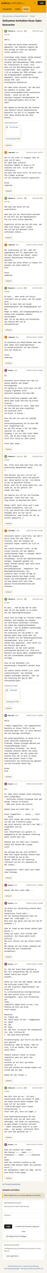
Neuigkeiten (7, 9)
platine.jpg (10, 702)
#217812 (40, 1144)
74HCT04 (32, 418)
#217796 (6, 35)
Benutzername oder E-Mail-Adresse (16, 1206)
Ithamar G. (12, 31)
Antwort (9, 145)
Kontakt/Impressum (15, 1266)
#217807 (40, 784)
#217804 (40, 531)
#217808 (40, 885)
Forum (26, 9)
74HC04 (29, 982)
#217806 (40, 715)
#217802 (40, 370)
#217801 (40, 337)
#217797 (40, 152)
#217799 (40, 245)
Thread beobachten (12, 1184)
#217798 (6, 202)
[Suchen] (35, 3)
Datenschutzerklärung (30, 1266)
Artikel (17, 9)
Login (42, 3)
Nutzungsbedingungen (12, 1268)
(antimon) (20, 31)
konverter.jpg (10, 139)
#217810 (40, 964)
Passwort (7, 1215)
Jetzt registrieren (12, 1256)
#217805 (6, 603)
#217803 (6, 460)
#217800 (6, 292)
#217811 (6, 1091)
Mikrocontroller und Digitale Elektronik (14, 16)
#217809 (40, 903)
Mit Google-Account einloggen (16, 1236)
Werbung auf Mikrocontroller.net (32, 1268)
